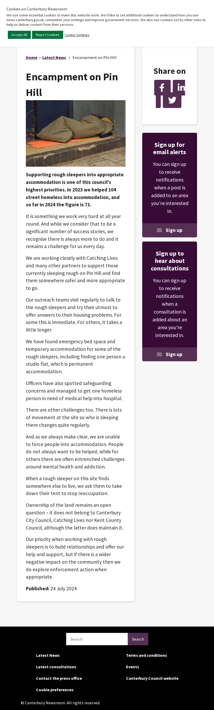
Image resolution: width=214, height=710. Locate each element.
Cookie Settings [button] (77, 35)
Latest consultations (56, 666)
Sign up (174, 230)
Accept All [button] (19, 34)
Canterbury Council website (152, 678)
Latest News (54, 57)
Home (31, 57)
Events (132, 666)
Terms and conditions (146, 655)
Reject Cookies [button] (48, 34)
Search (138, 639)
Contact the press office (59, 678)
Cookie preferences (55, 689)
